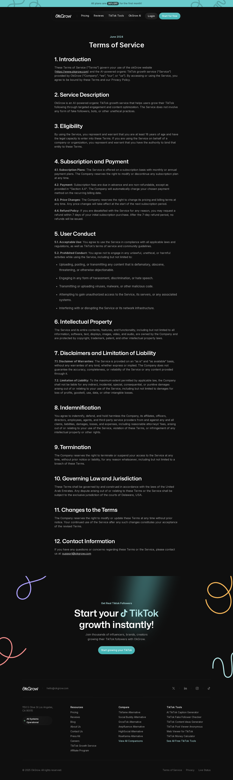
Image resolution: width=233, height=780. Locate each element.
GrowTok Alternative (130, 722)
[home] (63, 16)
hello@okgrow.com (57, 688)
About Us (75, 726)
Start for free (169, 15)
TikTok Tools (116, 15)
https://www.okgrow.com (71, 71)
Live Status (205, 770)
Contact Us (76, 731)
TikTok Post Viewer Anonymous (185, 726)
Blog (73, 722)
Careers (74, 741)
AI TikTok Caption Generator (183, 712)
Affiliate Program (79, 750)
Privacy (190, 770)
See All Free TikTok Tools (181, 741)
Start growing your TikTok (116, 650)
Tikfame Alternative (129, 712)
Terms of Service (172, 770)
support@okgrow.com (76, 553)
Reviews (99, 15)
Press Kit (75, 736)
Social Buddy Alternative (132, 717)
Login (151, 15)
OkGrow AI (135, 15)
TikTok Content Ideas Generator (185, 722)
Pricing (85, 15)
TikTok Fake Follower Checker (184, 717)
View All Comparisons (131, 741)
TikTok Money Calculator (181, 736)
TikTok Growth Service (83, 745)
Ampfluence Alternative (132, 726)
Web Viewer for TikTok (180, 731)
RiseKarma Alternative (131, 736)
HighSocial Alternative (131, 731)
